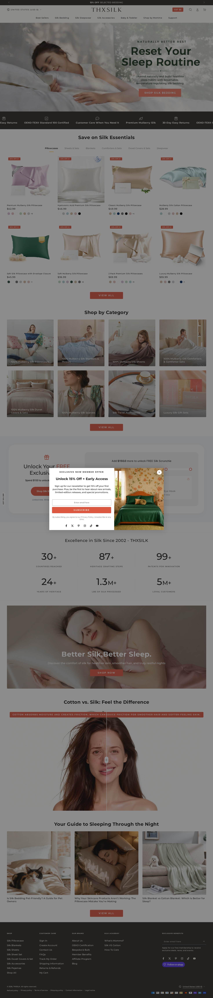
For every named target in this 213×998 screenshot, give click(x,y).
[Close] (159, 472)
